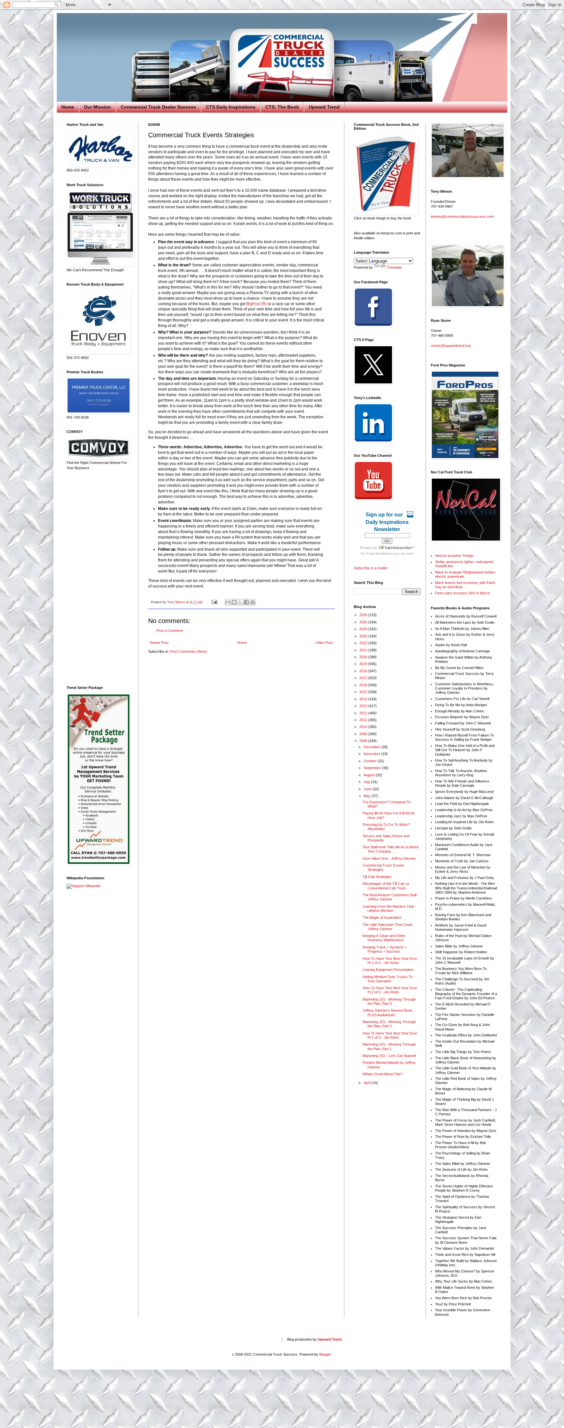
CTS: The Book (282, 107)
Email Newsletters (380, 553)
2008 (363, 741)
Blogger (325, 1354)
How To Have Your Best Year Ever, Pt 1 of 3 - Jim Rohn (390, 1035)
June (368, 789)
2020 (363, 657)
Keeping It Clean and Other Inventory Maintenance (384, 938)
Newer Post (159, 643)
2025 (363, 622)
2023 (363, 636)
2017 (363, 678)
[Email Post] (214, 602)
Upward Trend (324, 107)
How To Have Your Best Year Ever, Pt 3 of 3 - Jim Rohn (390, 961)
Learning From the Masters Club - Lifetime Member (389, 908)
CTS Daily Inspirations (231, 107)
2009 (363, 734)
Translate (394, 267)
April (367, 1083)
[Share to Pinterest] (252, 602)
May (367, 796)
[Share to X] (240, 602)
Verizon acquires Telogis (454, 556)
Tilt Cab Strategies (377, 877)
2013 (363, 706)
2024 (363, 629)
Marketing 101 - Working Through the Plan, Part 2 (389, 1024)
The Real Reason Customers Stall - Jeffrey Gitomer (391, 897)
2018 (363, 671)
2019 (363, 664)
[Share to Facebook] (246, 602)
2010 (363, 727)
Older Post (324, 643)
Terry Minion (176, 602)
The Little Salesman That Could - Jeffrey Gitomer (388, 927)
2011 (363, 720)
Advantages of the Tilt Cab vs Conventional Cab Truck (386, 886)
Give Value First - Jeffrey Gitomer (389, 858)
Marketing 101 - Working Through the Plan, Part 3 (389, 1001)
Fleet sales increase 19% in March (462, 593)
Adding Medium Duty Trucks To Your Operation (388, 979)
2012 (363, 713)
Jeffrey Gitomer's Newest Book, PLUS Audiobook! (388, 1012)
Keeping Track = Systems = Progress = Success (385, 949)
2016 (363, 685)
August (370, 775)
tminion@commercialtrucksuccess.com (462, 216)
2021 (363, 650)
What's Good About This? (383, 1074)
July (367, 782)
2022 (363, 643)
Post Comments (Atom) (188, 651)
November (372, 754)
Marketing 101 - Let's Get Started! (389, 1056)
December (372, 747)
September (373, 768)
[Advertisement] (98, 578)
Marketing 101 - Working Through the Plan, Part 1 (389, 1046)
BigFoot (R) (256, 304)
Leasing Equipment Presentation (388, 970)
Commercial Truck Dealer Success (158, 107)
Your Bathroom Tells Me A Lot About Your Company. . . (390, 849)
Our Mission (97, 107)
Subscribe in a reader (371, 568)
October (371, 761)
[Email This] (228, 602)
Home (67, 107)
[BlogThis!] (234, 602)
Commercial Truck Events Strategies (383, 867)
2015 (363, 692)
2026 (363, 615)
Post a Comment (169, 630)
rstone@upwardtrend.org (451, 346)
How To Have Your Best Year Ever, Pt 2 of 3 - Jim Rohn (390, 990)
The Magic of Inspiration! (382, 917)
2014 (363, 699)
